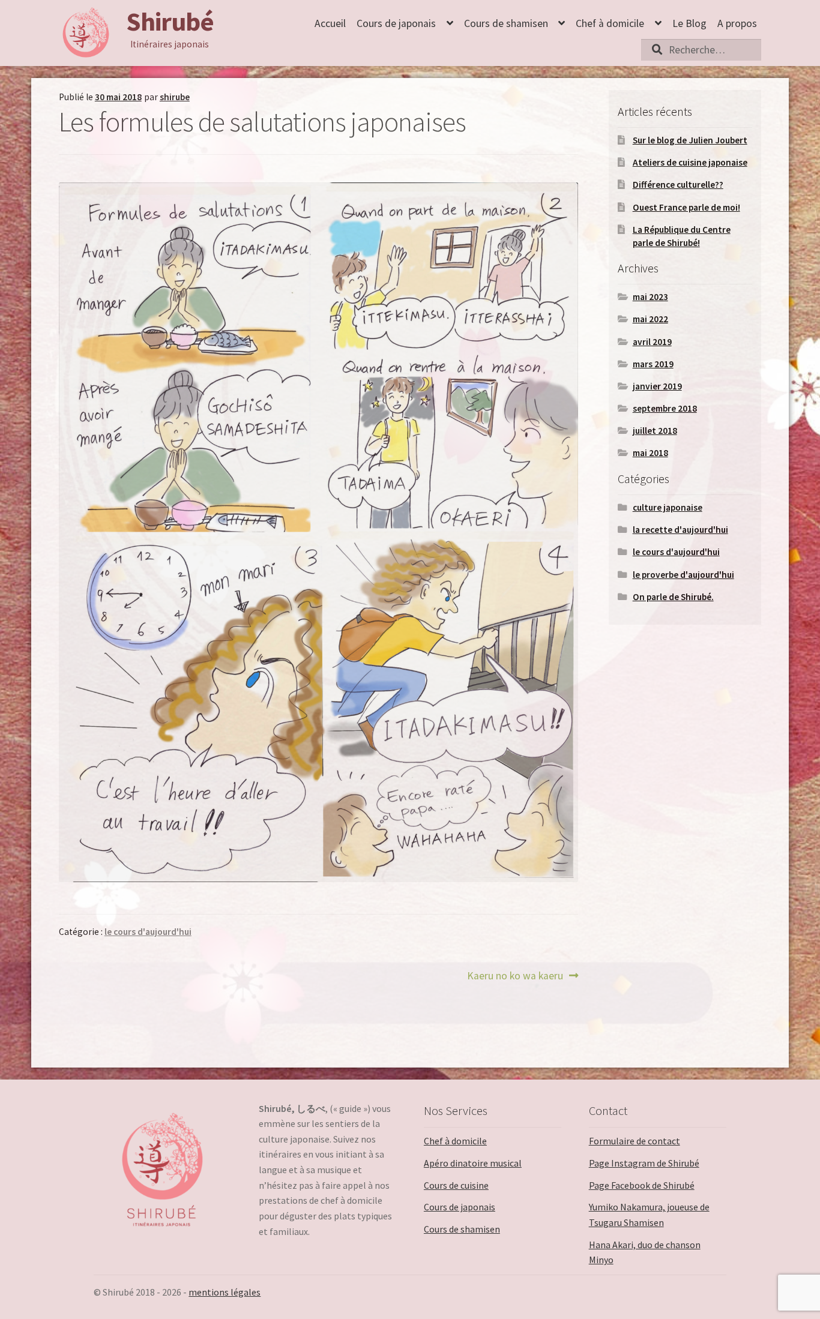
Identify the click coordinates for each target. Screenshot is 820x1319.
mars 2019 (653, 364)
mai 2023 (650, 296)
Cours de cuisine (456, 1185)
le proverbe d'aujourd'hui (683, 574)
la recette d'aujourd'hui (680, 529)
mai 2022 (650, 319)
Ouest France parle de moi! (686, 207)
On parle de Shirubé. (673, 596)
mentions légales (224, 1292)
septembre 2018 (665, 408)
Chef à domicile (610, 23)
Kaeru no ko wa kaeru (515, 976)
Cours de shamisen (506, 23)
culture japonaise (667, 507)
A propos (737, 23)
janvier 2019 (657, 386)
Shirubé (170, 21)
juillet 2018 (655, 430)
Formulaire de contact (634, 1141)
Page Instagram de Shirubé (644, 1163)
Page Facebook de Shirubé (642, 1185)
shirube (175, 97)
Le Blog (689, 23)
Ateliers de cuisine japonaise (690, 162)
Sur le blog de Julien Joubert (690, 140)
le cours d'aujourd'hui (147, 931)
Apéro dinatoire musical (473, 1163)
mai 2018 (650, 452)
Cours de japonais (396, 23)
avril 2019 (652, 341)
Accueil (330, 23)
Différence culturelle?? (678, 184)
